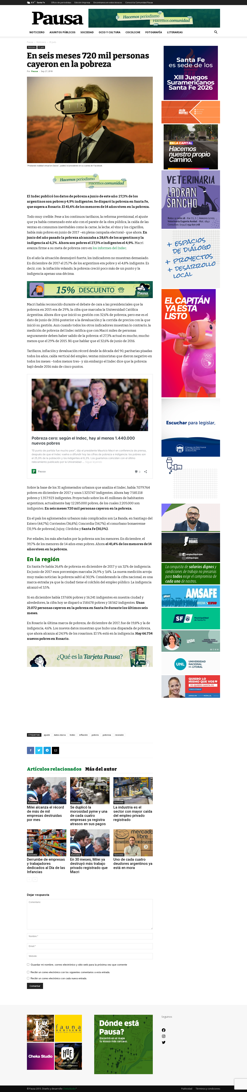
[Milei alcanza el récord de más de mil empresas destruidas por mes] (46, 790)
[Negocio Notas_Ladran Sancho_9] (90, 289)
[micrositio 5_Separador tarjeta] (90, 656)
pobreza (107, 734)
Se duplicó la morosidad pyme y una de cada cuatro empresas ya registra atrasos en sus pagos (88, 815)
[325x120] (190, 628)
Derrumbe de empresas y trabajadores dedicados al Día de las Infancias (46, 865)
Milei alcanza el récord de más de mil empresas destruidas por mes (45, 813)
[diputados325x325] (190, 455)
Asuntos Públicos (62, 32)
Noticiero (36, 32)
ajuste (47, 734)
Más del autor (101, 769)
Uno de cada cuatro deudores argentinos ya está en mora (132, 863)
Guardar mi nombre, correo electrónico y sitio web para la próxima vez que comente (79, 964)
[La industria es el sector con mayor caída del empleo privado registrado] (133, 790)
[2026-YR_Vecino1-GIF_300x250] (191, 501)
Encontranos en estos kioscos (107, 2)
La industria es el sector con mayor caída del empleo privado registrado (132, 813)
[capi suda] (188, 396)
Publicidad (186, 1088)
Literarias (175, 32)
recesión (119, 734)
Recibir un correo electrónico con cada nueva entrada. (59, 978)
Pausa (30, 42)
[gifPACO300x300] (191, 99)
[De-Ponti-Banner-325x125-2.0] (190, 650)
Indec (72, 734)
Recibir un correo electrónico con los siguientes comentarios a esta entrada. (70, 972)
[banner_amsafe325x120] (190, 606)
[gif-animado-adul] (190, 583)
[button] (215, 32)
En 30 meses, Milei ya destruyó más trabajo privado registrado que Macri (89, 865)
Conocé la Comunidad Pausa (139, 2)
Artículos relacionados (54, 769)
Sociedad (87, 32)
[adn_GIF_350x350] (190, 287)
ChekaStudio (69, 1088)
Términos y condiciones (208, 1088)
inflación (83, 734)
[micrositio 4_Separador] (90, 181)
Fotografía (153, 32)
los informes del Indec (109, 248)
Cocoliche (132, 32)
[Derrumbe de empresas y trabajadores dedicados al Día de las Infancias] (46, 842)
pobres (95, 734)
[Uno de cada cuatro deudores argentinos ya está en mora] (133, 842)
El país (41, 47)
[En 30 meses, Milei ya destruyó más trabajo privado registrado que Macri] (90, 842)
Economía (32, 802)
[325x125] (190, 696)
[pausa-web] (190, 122)
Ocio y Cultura (109, 32)
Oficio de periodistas (61, 2)
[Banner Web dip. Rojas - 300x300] (190, 561)
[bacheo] (191, 168)
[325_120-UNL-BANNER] (190, 673)
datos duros (60, 734)
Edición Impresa (82, 2)
